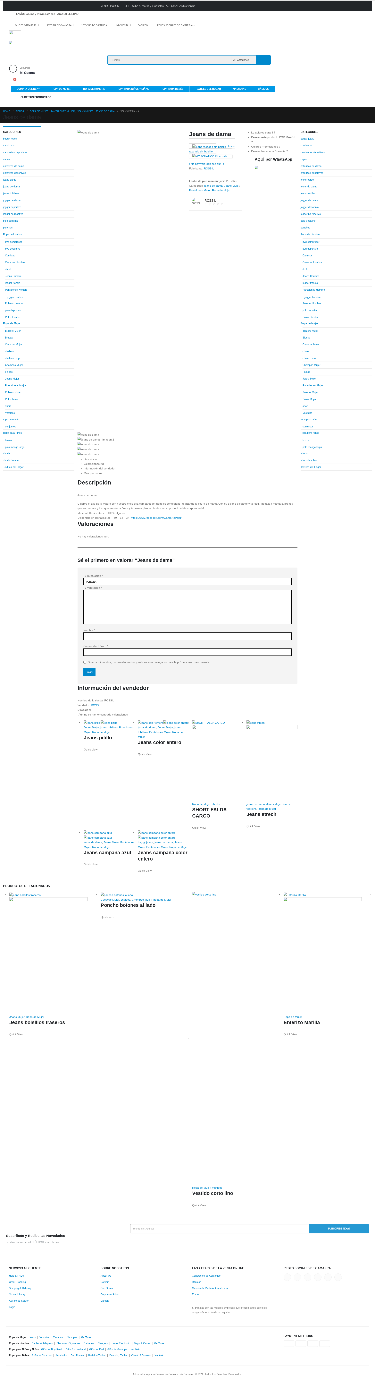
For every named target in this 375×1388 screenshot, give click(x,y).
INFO (292, 5)
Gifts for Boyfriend (51, 1349)
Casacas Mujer (13, 344)
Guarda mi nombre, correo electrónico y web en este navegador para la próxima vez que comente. (149, 662)
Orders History (17, 1294)
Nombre (89, 630)
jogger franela (12, 282)
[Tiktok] (232, 26)
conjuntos (10, 426)
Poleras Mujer (13, 392)
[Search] (263, 60)
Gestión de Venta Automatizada (210, 1288)
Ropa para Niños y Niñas (133, 89)
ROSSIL (209, 168)
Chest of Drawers (141, 1355)
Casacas (58, 1337)
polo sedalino (10, 220)
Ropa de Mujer (61, 89)
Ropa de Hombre (94, 89)
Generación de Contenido (206, 1275)
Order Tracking (17, 1282)
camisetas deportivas (15, 152)
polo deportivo (13, 310)
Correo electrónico (95, 646)
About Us (106, 1275)
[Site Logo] (33, 48)
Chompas (72, 1337)
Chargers (103, 1343)
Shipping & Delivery (20, 1288)
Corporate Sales (110, 1294)
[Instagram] (226, 26)
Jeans (32, 1337)
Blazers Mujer (13, 330)
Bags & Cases (142, 1343)
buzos (8, 440)
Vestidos (10, 412)
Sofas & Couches (42, 1355)
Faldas (9, 371)
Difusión (196, 1282)
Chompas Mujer (14, 365)
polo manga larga (14, 447)
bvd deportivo (12, 248)
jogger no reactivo (13, 213)
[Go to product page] (109, 722)
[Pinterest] (212, 26)
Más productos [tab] (93, 473)
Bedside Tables (97, 1355)
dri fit (8, 269)
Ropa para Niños (12, 432)
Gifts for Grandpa (117, 1349)
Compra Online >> (28, 89)
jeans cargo (9, 179)
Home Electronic (121, 1343)
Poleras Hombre (14, 303)
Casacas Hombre (15, 262)
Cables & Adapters (42, 1343)
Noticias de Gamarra (94, 25)
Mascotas (239, 89)
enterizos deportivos (14, 172)
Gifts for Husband (76, 1349)
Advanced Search (19, 1300)
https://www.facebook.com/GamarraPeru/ (156, 517)
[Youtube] (219, 26)
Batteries (89, 1343)
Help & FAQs (16, 1275)
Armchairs (61, 1355)
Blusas (9, 337)
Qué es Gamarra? (25, 25)
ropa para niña (11, 419)
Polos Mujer (12, 399)
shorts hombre (11, 460)
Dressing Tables (118, 1355)
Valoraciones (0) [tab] (94, 463)
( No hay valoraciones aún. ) (206, 163)
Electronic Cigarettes (68, 1343)
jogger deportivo (12, 207)
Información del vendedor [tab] (99, 468)
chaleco (9, 351)
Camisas (10, 255)
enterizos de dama (13, 166)
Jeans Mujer (231, 185)
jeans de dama (213, 185)
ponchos (8, 227)
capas (6, 159)
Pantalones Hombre (16, 289)
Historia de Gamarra (58, 25)
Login (12, 1307)
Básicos (263, 89)
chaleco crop (12, 358)
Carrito (143, 25)
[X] (205, 26)
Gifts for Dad (96, 1349)
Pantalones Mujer (200, 190)
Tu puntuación (93, 575)
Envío (195, 1294)
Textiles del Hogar (208, 89)
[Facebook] (199, 26)
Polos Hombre (13, 317)
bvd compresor (13, 241)
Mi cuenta (122, 25)
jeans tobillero (109, 727)
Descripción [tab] (91, 459)
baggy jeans (145, 842)
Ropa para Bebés (172, 89)
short (8, 406)
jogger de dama (12, 200)
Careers (105, 1282)
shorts (216, 804)
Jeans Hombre (13, 276)
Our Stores (107, 1288)
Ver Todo (86, 1337)
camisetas (9, 145)
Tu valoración (92, 587)
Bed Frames (78, 1355)
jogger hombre (15, 297)
